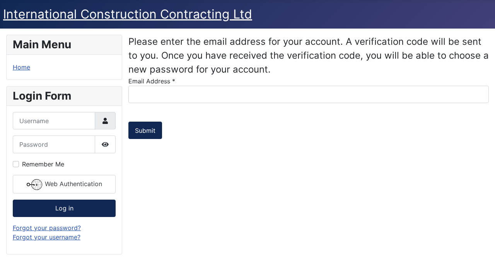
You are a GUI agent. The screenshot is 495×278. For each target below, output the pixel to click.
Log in (64, 208)
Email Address (151, 81)
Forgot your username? (46, 237)
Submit (145, 130)
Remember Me (43, 164)
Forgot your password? (47, 228)
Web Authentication (72, 184)
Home (21, 67)
